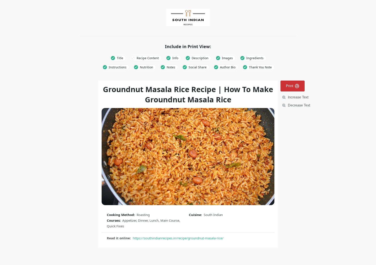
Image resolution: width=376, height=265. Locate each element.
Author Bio (227, 67)
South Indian (213, 215)
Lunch (154, 220)
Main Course (169, 220)
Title (120, 58)
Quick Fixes (115, 226)
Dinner (143, 220)
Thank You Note (260, 67)
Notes (171, 67)
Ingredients (255, 58)
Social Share (197, 67)
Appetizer (129, 220)
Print (289, 86)
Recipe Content (148, 58)
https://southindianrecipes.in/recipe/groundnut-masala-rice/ (178, 238)
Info (175, 58)
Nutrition (146, 67)
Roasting (143, 215)
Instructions (117, 67)
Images (227, 58)
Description (200, 58)
